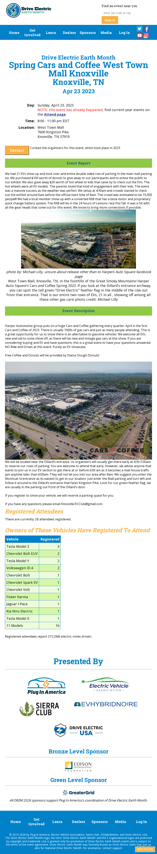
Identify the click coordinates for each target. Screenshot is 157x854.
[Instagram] (146, 35)
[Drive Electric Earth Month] (28, 16)
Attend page (55, 114)
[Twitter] (139, 29)
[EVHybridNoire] (105, 705)
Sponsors (88, 32)
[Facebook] (146, 29)
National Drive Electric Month (63, 848)
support (117, 848)
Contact (17, 150)
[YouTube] (139, 35)
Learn (51, 32)
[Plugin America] (46, 694)
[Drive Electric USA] (78, 736)
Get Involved (32, 32)
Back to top (145, 849)
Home (14, 32)
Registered (49, 539)
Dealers (69, 32)
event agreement (37, 844)
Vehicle (12, 539)
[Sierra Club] (39, 715)
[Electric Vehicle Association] (105, 690)
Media (106, 32)
